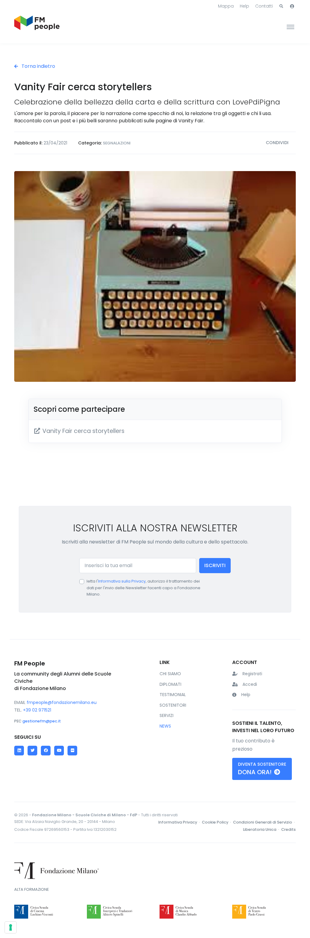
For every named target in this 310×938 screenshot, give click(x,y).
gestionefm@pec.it (41, 721)
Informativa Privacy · (179, 822)
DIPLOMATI (170, 684)
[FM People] (37, 26)
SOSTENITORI (173, 705)
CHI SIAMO (170, 674)
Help (244, 6)
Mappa (226, 6)
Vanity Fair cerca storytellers (82, 431)
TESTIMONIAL (173, 695)
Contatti (264, 6)
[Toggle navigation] (290, 26)
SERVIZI (166, 715)
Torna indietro (37, 66)
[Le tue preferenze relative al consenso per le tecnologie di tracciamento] (10, 927)
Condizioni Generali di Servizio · (264, 822)
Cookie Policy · (217, 822)
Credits (288, 829)
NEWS (165, 726)
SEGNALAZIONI (116, 143)
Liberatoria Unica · (261, 829)
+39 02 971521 (37, 710)
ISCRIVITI (215, 565)
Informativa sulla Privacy (122, 581)
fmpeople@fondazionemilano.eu (62, 702)
